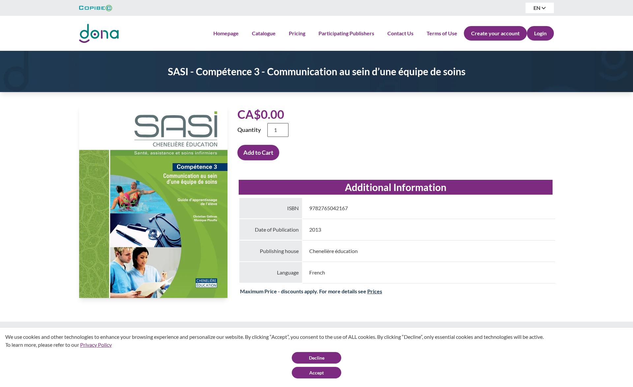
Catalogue (264, 33)
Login (540, 33)
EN (537, 8)
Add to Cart (258, 152)
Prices (374, 291)
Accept (316, 372)
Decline (316, 358)
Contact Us (400, 33)
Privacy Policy (96, 344)
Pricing (297, 33)
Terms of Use (442, 33)
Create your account (495, 33)
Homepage (226, 33)
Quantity (249, 129)
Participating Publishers (346, 33)
